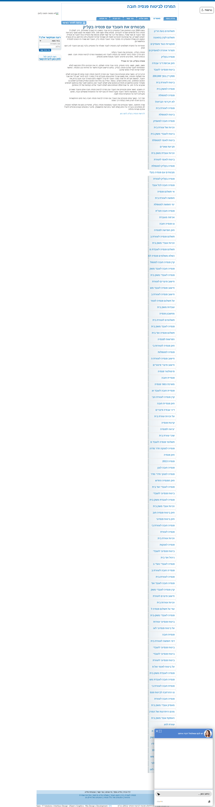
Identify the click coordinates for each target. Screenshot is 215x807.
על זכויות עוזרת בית (164, 416)
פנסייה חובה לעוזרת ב (163, 570)
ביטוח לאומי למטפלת (163, 140)
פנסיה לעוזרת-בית (165, 577)
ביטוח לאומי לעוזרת (164, 159)
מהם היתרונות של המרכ (162, 711)
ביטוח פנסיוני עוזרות (164, 622)
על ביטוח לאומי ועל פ (163, 666)
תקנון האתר (115, 795)
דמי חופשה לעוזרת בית (163, 641)
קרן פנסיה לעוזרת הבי (163, 397)
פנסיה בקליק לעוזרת (164, 179)
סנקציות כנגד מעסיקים (162, 44)
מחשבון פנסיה (167, 313)
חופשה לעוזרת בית (165, 198)
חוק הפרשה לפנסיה (164, 230)
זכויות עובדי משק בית (163, 243)
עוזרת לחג (169, 724)
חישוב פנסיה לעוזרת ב (163, 294)
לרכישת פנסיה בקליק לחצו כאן (132, 113)
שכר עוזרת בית (167, 435)
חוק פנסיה (169, 455)
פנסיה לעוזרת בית (165, 108)
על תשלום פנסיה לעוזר (163, 301)
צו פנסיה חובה (167, 224)
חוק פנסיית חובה (166, 403)
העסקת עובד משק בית (163, 718)
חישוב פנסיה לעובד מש (162, 288)
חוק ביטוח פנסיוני (165, 519)
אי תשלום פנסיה (166, 191)
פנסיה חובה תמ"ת (165, 211)
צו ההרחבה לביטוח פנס (162, 692)
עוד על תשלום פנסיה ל (163, 609)
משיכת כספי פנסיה (165, 384)
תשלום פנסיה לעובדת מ (162, 249)
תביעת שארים (167, 146)
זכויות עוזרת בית (166, 538)
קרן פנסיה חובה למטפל (162, 262)
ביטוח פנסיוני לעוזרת (164, 660)
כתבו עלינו (143, 18)
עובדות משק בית (166, 307)
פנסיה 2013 (168, 461)
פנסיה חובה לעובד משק (162, 268)
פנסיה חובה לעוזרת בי (163, 525)
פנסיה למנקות (167, 544)
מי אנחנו (103, 18)
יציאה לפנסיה (167, 429)
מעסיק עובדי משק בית (163, 705)
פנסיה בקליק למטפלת (163, 166)
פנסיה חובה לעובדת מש (162, 679)
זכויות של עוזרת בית (164, 127)
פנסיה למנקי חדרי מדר (163, 474)
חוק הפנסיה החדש (165, 480)
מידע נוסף (170, 18)
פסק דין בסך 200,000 (164, 76)
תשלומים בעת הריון (164, 31)
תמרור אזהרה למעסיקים (162, 50)
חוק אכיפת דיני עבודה (163, 63)
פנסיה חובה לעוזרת (164, 699)
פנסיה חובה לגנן (166, 467)
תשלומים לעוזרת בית (164, 320)
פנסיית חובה (168, 378)
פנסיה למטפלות (166, 352)
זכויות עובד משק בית (164, 506)
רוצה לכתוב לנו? (50, 58)
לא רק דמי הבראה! (165, 102)
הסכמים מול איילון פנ (93, 797)
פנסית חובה (168, 634)
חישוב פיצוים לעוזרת (164, 596)
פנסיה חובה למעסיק (164, 121)
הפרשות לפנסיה (166, 339)
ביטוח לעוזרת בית (165, 82)
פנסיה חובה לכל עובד (163, 185)
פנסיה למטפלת (167, 95)
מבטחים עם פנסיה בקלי (162, 172)
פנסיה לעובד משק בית (163, 326)
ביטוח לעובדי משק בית (163, 134)
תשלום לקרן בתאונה (164, 37)
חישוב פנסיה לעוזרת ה (163, 358)
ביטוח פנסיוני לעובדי (164, 493)
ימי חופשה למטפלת (164, 204)
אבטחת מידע (90, 792)
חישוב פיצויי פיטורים (164, 365)
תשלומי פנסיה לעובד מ (162, 442)
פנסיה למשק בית (166, 89)
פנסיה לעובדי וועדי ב (164, 564)
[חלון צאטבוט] (183, 767)
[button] (207, 10)
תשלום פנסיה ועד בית (163, 333)
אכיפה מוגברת (167, 217)
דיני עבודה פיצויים (165, 410)
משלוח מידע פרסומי (100, 795)
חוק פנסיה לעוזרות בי (163, 345)
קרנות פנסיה (168, 423)
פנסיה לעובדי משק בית (162, 275)
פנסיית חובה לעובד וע (163, 390)
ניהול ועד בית (168, 557)
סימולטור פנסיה (166, 371)
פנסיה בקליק (168, 57)
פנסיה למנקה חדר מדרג (162, 448)
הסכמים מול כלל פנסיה (113, 797)
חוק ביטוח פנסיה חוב (164, 512)
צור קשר (130, 18)
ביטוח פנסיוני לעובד (164, 69)
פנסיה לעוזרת (167, 532)
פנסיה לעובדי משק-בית (162, 615)
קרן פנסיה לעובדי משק (163, 589)
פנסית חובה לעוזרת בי (163, 686)
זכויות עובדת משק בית (163, 153)
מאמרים (156, 18)
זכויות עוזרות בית (166, 602)
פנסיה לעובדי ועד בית (163, 487)
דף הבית (116, 18)
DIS (110, 806)
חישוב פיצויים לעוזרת (163, 281)
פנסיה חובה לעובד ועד (163, 583)
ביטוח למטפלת (167, 114)
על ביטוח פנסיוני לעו (164, 628)
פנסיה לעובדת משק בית (162, 500)
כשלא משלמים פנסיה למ (161, 256)
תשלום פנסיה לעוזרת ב (162, 236)
